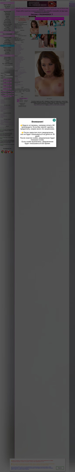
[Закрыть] (54, 120)
